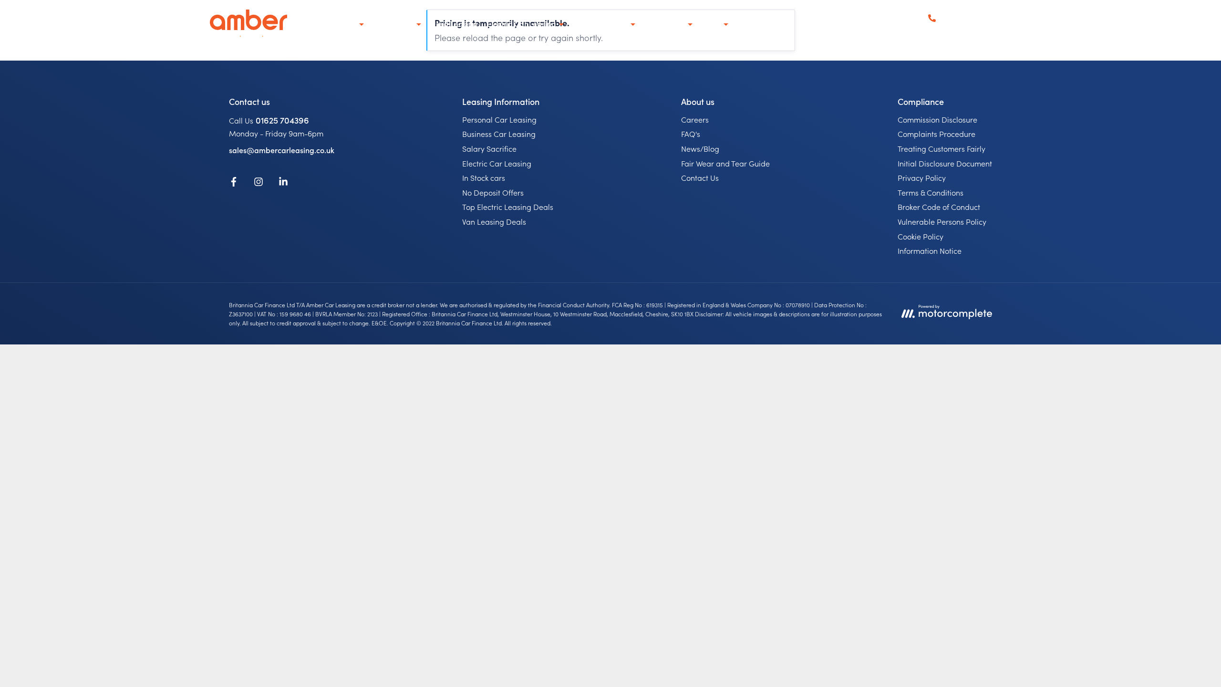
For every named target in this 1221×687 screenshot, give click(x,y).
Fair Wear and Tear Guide (725, 163)
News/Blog (700, 148)
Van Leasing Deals (494, 221)
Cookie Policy (920, 236)
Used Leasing (454, 23)
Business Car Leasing (499, 133)
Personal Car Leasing (499, 119)
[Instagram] (258, 183)
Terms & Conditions (930, 192)
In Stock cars (483, 177)
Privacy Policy (922, 177)
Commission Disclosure (937, 119)
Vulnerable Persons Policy (942, 221)
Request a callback (974, 31)
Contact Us (700, 177)
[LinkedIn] (283, 183)
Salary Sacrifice (489, 148)
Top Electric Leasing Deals (507, 206)
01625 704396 (282, 120)
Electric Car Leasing (496, 163)
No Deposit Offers (493, 192)
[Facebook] (233, 183)
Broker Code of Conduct (939, 206)
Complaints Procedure (936, 133)
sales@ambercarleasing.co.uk (281, 150)
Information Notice (930, 250)
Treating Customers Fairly (941, 148)
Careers (695, 119)
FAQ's (690, 133)
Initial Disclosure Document (945, 163)
